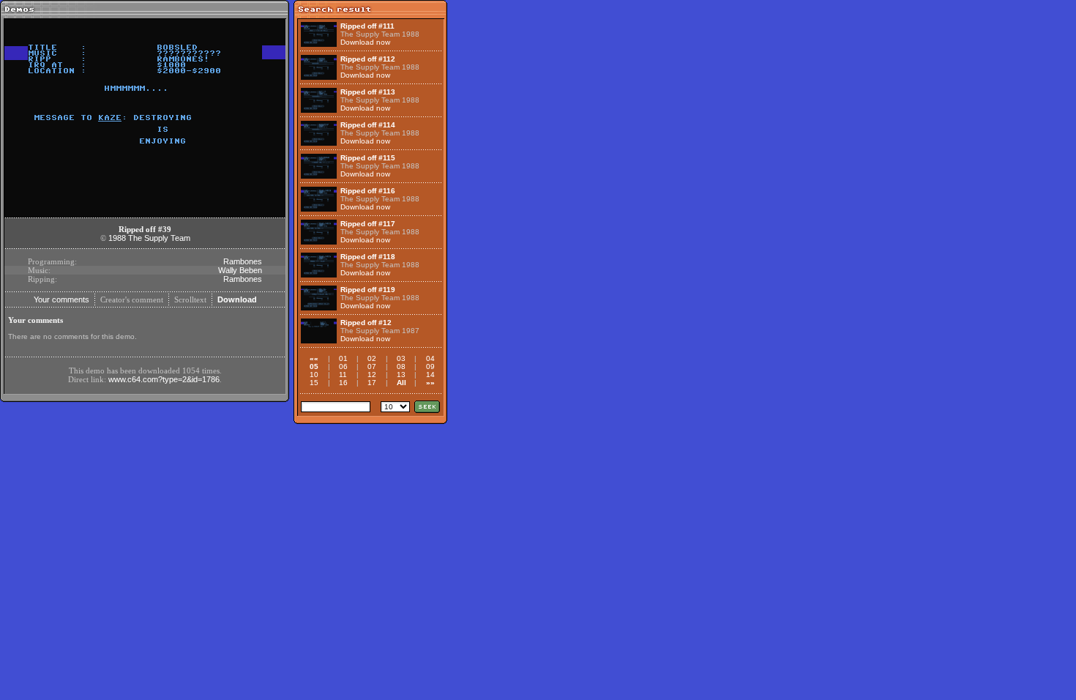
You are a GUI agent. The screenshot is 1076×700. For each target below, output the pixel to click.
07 (371, 366)
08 (401, 366)
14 (430, 375)
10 (314, 375)
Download (237, 299)
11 (343, 375)
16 (343, 383)
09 (430, 366)
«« (314, 358)
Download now (365, 42)
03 (401, 358)
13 (401, 375)
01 (343, 358)
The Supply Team (159, 238)
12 (371, 375)
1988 (117, 238)
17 (371, 383)
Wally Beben (240, 270)
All (401, 383)
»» (430, 383)
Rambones (242, 261)
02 (371, 358)
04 (430, 358)
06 (343, 366)
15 (314, 383)
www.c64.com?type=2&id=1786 (164, 379)
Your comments (61, 299)
